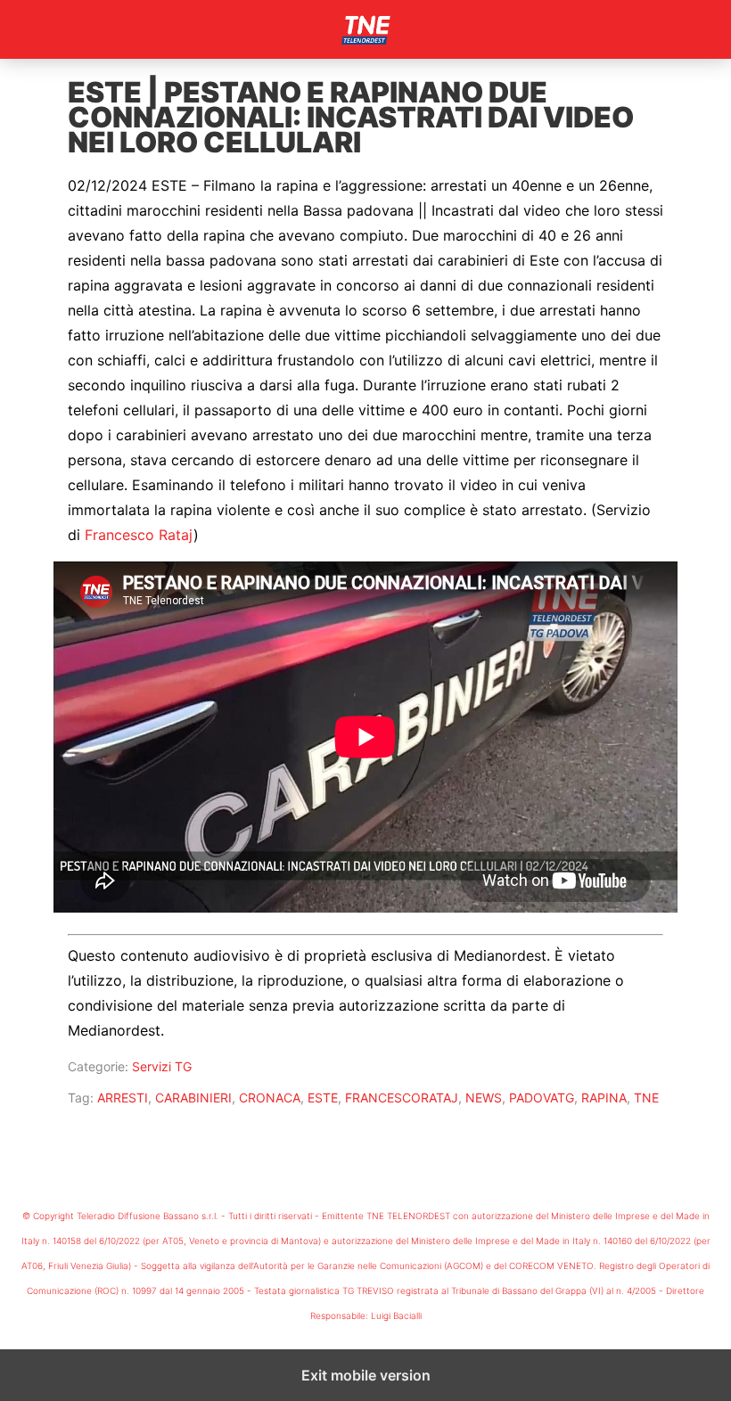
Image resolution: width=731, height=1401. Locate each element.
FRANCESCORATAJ (401, 1097)
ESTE (323, 1097)
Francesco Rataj (139, 535)
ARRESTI (122, 1097)
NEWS (483, 1097)
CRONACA (269, 1097)
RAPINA (604, 1097)
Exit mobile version (366, 1375)
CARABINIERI (193, 1097)
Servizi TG (162, 1066)
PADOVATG (541, 1097)
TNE (646, 1097)
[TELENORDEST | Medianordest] (365, 29)
